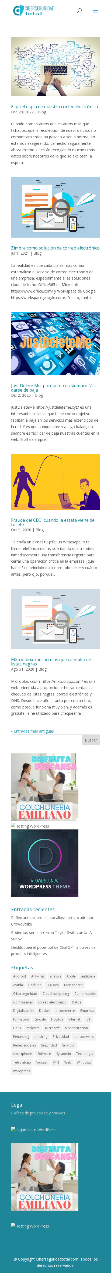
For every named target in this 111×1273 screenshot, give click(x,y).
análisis (55, 976)
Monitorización (76, 1028)
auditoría (88, 976)
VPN (56, 1062)
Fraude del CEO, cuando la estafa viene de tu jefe (53, 522)
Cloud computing (56, 993)
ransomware (84, 1036)
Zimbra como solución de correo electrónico (55, 248)
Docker (44, 1010)
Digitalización (23, 1010)
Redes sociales (24, 1045)
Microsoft (52, 1028)
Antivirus (37, 976)
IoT (88, 1019)
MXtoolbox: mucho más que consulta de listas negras (51, 662)
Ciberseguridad (25, 993)
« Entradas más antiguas (32, 731)
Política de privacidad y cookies (38, 1112)
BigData (53, 985)
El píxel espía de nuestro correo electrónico (54, 107)
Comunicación (85, 993)
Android (19, 976)
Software (44, 1053)
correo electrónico (52, 1002)
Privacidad (61, 1036)
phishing (40, 1036)
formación (21, 1019)
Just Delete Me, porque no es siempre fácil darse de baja (53, 388)
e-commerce (65, 1010)
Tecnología (84, 1053)
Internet (74, 1019)
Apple (71, 976)
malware (33, 1028)
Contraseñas (23, 1002)
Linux (17, 1028)
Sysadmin (63, 1053)
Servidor (68, 1045)
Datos (76, 1002)
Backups (34, 985)
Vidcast (41, 1062)
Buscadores (73, 985)
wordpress (21, 1071)
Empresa (87, 1010)
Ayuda (18, 985)
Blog (42, 111)
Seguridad (49, 1045)
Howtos (57, 1019)
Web (67, 1062)
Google (40, 1019)
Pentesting (21, 1036)
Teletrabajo (22, 1062)
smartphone (22, 1053)
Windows (84, 1062)
